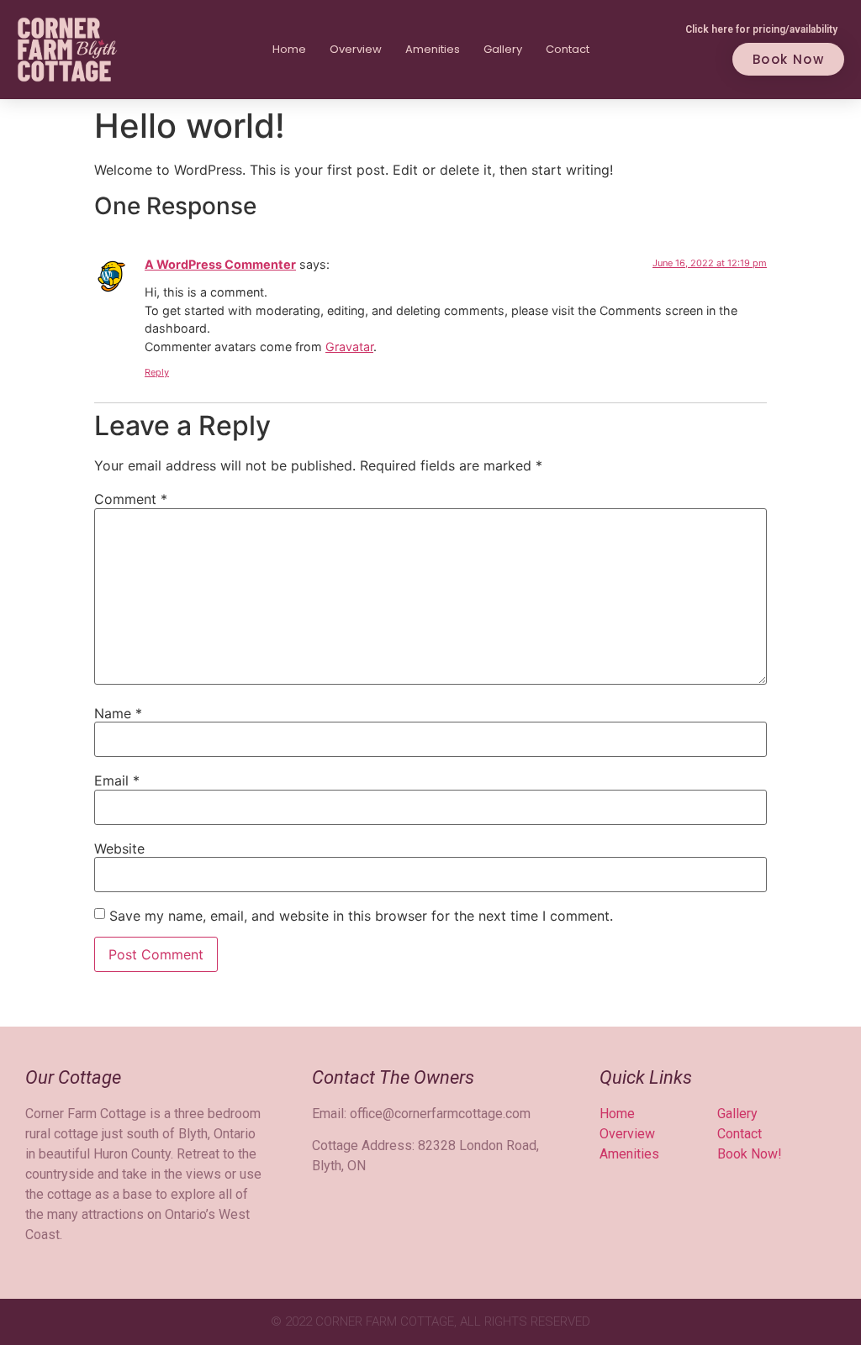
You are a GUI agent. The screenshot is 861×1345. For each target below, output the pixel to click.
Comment (130, 499)
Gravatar (349, 346)
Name (118, 713)
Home (289, 49)
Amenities (432, 49)
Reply (157, 372)
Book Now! (749, 1154)
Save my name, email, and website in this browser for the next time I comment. (361, 915)
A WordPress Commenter (220, 264)
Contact (567, 49)
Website (119, 848)
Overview (356, 49)
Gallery (502, 49)
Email (117, 780)
